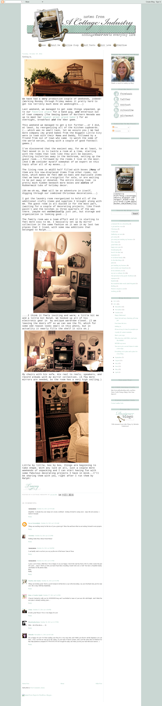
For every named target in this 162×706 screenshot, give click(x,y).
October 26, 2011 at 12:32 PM (44, 536)
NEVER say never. (120, 343)
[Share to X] (67, 495)
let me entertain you (117, 270)
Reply (30, 517)
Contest (113, 232)
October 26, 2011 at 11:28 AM (50, 523)
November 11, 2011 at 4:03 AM (43, 635)
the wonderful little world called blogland (123, 283)
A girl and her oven (117, 226)
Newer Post (25, 683)
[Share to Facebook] (70, 495)
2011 (115, 304)
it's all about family (116, 257)
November (118, 310)
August (117, 360)
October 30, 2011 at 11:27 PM (49, 622)
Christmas (114, 229)
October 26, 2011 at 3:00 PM (45, 548)
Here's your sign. (120, 335)
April (117, 372)
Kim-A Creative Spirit (35, 595)
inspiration (114, 255)
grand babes (114, 245)
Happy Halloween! (120, 315)
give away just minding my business (122, 239)
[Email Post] (59, 494)
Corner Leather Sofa (117, 403)
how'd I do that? (116, 252)
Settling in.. (118, 326)
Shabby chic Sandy (34, 581)
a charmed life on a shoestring (120, 224)
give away (114, 237)
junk (112, 263)
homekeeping (115, 250)
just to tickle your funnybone (119, 268)
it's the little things (116, 260)
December (118, 307)
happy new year (115, 247)
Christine (31, 536)
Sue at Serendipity (34, 523)
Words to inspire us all (118, 289)
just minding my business (118, 265)
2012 (115, 301)
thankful (113, 281)
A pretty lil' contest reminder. (123, 332)
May (116, 369)
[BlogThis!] (65, 495)
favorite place (42, 112)
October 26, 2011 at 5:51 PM (50, 581)
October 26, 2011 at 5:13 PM (45, 561)
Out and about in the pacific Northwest (122, 276)
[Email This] (63, 495)
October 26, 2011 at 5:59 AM (45, 509)
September (118, 357)
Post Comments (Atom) (38, 688)
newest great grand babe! (60, 117)
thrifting (113, 286)
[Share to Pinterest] (72, 495)
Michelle (31, 634)
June (116, 366)
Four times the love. (121, 323)
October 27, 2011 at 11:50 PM (42, 610)
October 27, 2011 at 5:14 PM (51, 595)
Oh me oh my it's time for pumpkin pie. (126, 329)
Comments (117, 131)
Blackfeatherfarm (34, 622)
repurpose (114, 278)
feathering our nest (116, 234)
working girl (114, 291)
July (116, 363)
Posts (116, 127)
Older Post (99, 683)
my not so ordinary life (118, 273)
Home (62, 683)
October (117, 312)
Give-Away (114, 242)
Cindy (30, 610)
